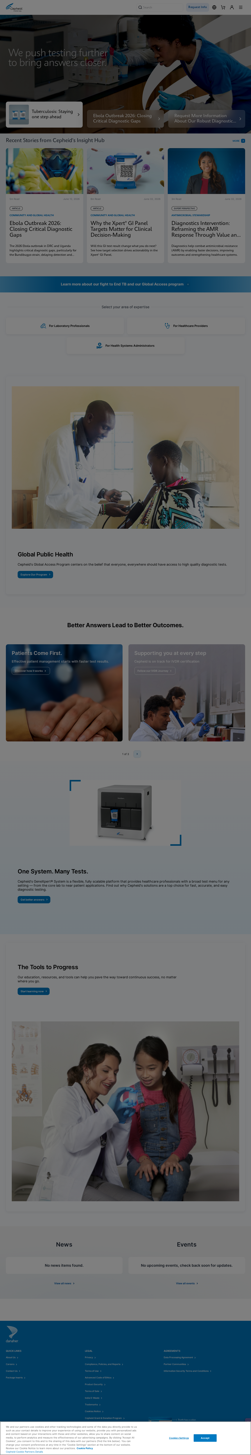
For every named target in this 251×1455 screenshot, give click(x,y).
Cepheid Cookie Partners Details (24, 1451)
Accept (205, 1437)
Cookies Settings (179, 1437)
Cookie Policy (85, 1448)
